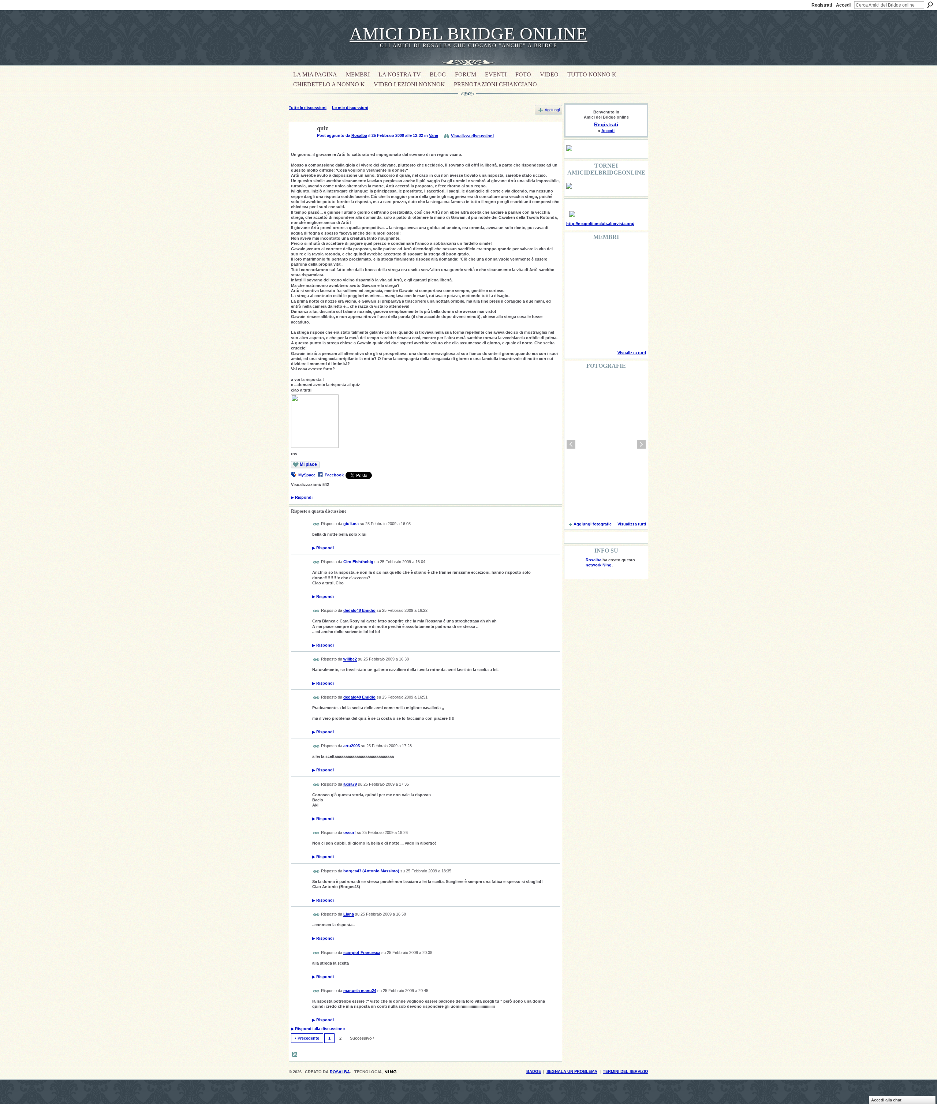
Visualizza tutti (631, 353)
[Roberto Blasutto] (575, 334)
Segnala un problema (571, 1071)
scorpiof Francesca (361, 952)
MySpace (307, 475)
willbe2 (350, 659)
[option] (606, 444)
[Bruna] (593, 255)
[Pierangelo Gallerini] (612, 275)
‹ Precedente (307, 1038)
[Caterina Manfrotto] (575, 314)
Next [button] (641, 444)
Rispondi (302, 497)
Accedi (843, 5)
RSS (295, 1054)
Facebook (334, 475)
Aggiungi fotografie (593, 524)
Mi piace (308, 464)
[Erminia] (593, 314)
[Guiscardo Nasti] (593, 275)
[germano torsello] (575, 295)
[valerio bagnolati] (612, 314)
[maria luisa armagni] (593, 334)
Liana (348, 914)
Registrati (821, 5)
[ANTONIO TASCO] (612, 295)
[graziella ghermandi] (612, 334)
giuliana (351, 524)
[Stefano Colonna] (575, 255)
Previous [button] (571, 444)
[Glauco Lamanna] (593, 295)
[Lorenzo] (631, 334)
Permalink (316, 524)
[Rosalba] (301, 145)
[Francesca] (575, 275)
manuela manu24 (359, 990)
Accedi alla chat (886, 1100)
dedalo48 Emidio (359, 611)
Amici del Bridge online (468, 33)
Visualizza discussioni (472, 136)
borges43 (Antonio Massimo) (371, 871)
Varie (433, 135)
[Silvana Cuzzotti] (631, 314)
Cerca (930, 4)
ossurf (349, 833)
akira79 (350, 784)
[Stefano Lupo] (631, 255)
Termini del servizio (625, 1071)
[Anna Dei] (631, 295)
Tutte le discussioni (307, 107)
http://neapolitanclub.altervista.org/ (600, 223)
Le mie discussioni (350, 107)
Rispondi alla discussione (318, 1028)
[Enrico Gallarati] (612, 255)
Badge (533, 1071)
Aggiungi (552, 110)
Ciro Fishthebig (358, 562)
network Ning (599, 565)
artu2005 (351, 746)
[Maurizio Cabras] (631, 275)
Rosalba (359, 135)
